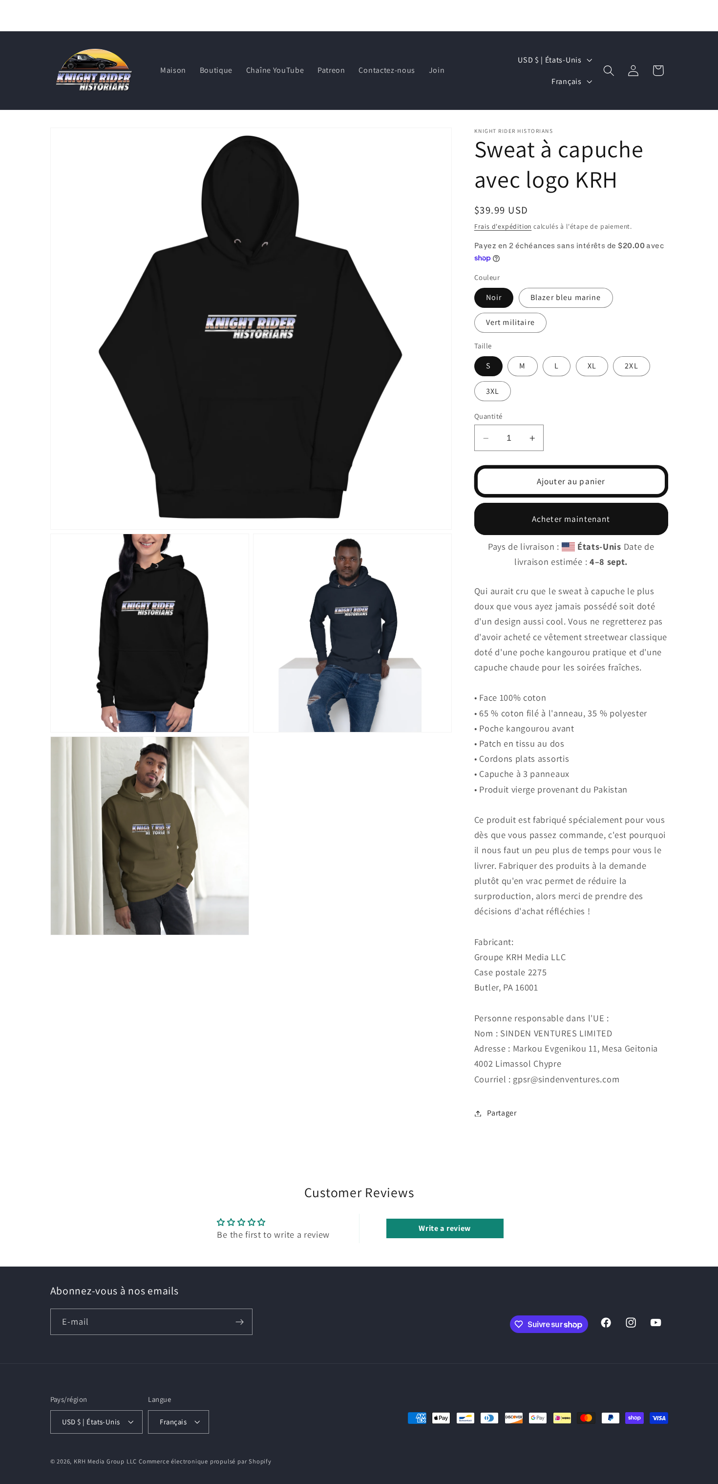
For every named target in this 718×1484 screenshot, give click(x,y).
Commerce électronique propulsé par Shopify (205, 1461)
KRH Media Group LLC (105, 1461)
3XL (492, 392)
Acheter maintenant (571, 519)
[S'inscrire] (239, 1322)
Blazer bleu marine (565, 298)
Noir (494, 298)
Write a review (445, 1228)
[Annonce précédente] (238, 15)
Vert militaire (510, 323)
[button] (609, 70)
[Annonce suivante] (480, 15)
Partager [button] (502, 1113)
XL (592, 366)
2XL (631, 366)
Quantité (488, 416)
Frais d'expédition (503, 226)
